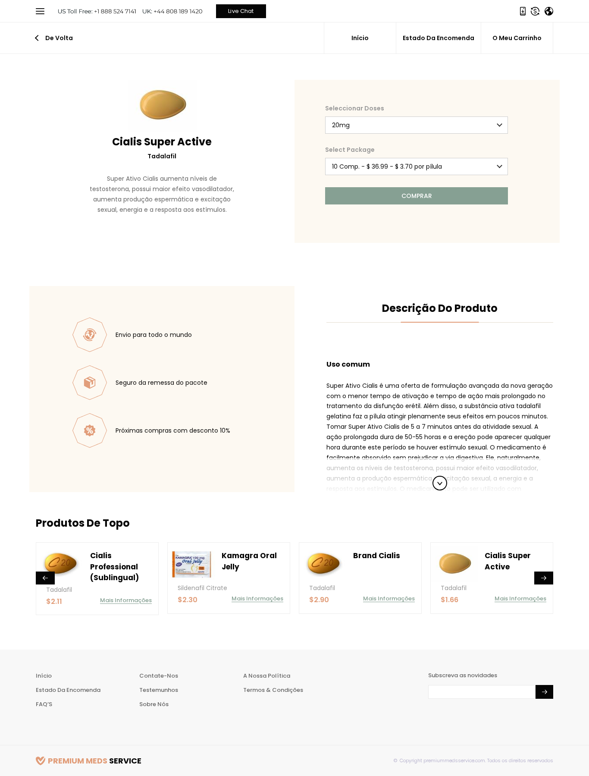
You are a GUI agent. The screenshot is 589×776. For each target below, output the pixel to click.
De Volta (59, 38)
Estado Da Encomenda (438, 38)
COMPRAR (416, 196)
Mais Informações (126, 600)
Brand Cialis (376, 555)
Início (360, 38)
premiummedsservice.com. (454, 760)
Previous (45, 578)
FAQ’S (44, 704)
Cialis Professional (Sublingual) (114, 566)
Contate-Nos (158, 676)
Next (543, 578)
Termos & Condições (273, 690)
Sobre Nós (154, 704)
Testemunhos (158, 690)
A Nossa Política (266, 676)
